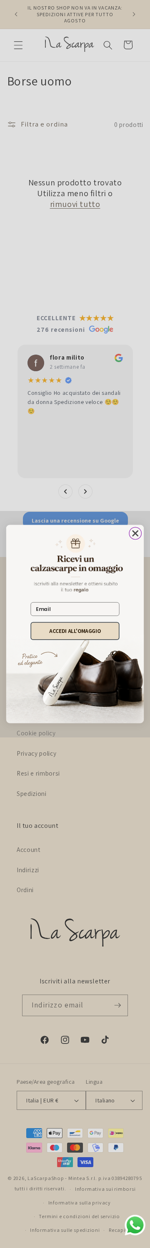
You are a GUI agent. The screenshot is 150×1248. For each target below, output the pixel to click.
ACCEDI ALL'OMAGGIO (74, 631)
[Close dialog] (135, 533)
